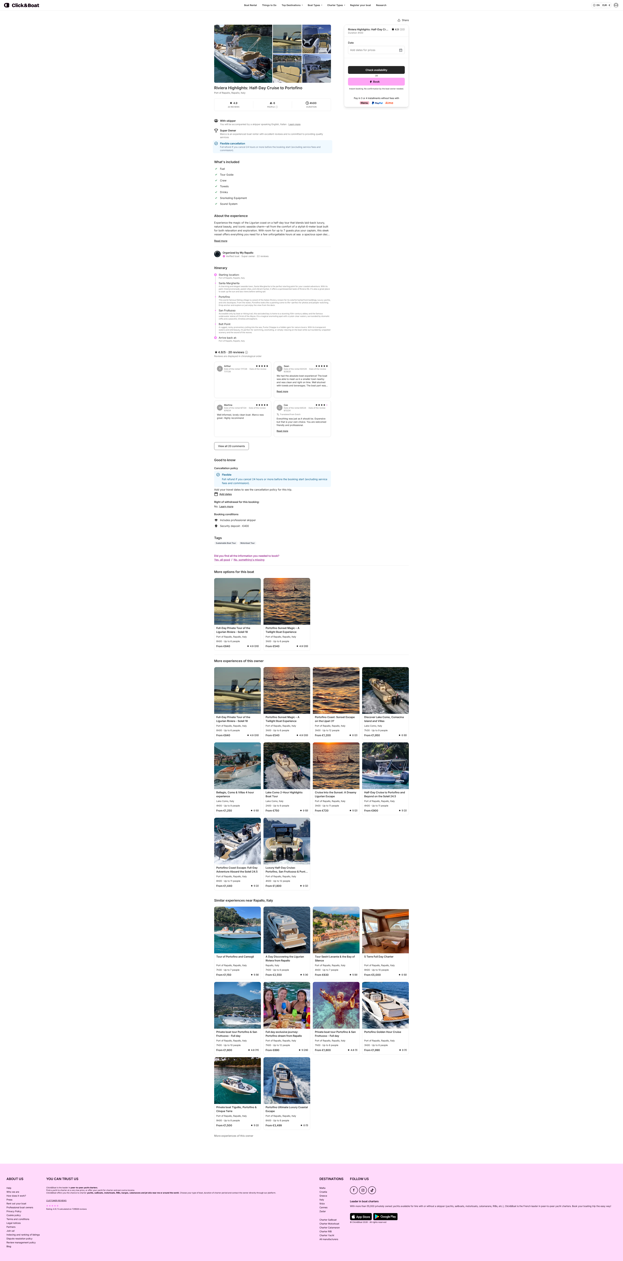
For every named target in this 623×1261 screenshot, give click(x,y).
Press (9, 1199)
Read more (220, 240)
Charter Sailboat (328, 1219)
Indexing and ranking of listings (23, 1234)
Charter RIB (325, 1231)
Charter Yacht (326, 1235)
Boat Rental (250, 5)
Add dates (225, 494)
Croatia (323, 1191)
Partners (10, 1226)
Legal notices (13, 1223)
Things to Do (269, 5)
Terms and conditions (17, 1219)
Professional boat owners (19, 1207)
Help (8, 1188)
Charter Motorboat (329, 1223)
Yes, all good (222, 559)
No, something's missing (249, 559)
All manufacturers (328, 1239)
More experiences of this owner (233, 1135)
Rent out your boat (16, 1203)
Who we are (12, 1191)
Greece (323, 1195)
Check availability (376, 70)
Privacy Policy (13, 1211)
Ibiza (322, 1203)
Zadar (322, 1211)
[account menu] (616, 5)
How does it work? (16, 1195)
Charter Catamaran (329, 1227)
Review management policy (21, 1242)
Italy (321, 1199)
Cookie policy (13, 1215)
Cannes (323, 1207)
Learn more (226, 506)
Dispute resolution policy (19, 1238)
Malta (322, 1188)
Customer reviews (56, 1200)
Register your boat (360, 5)
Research (381, 5)
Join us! (10, 1230)
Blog (8, 1246)
